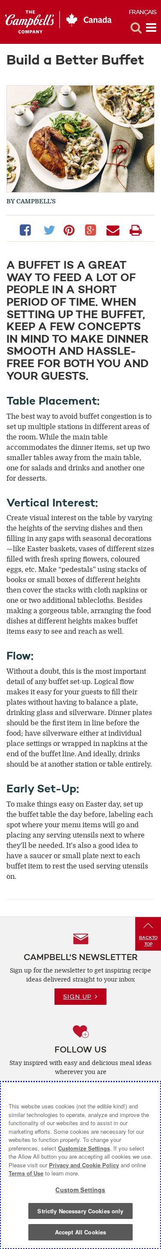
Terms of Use (26, 1173)
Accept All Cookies (80, 1232)
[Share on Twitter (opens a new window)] (49, 229)
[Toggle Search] (136, 28)
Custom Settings (80, 1189)
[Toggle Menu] (151, 28)
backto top (148, 941)
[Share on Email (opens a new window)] (114, 229)
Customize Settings (84, 1148)
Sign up (77, 996)
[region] (80, 1165)
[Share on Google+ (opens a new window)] (92, 229)
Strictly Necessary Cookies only (80, 1211)
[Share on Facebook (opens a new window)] (27, 229)
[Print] (136, 229)
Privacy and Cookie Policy (84, 1165)
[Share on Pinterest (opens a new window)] (71, 229)
